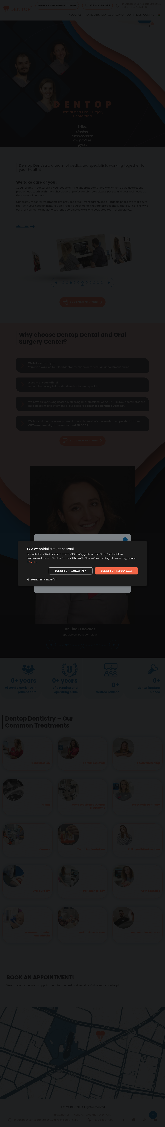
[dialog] (82, 563)
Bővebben (32, 562)
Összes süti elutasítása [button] (70, 570)
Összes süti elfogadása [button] (116, 570)
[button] (42, 579)
